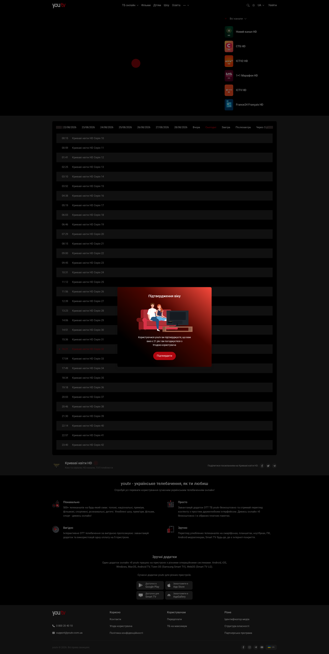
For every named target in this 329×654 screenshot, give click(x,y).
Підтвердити (164, 355)
